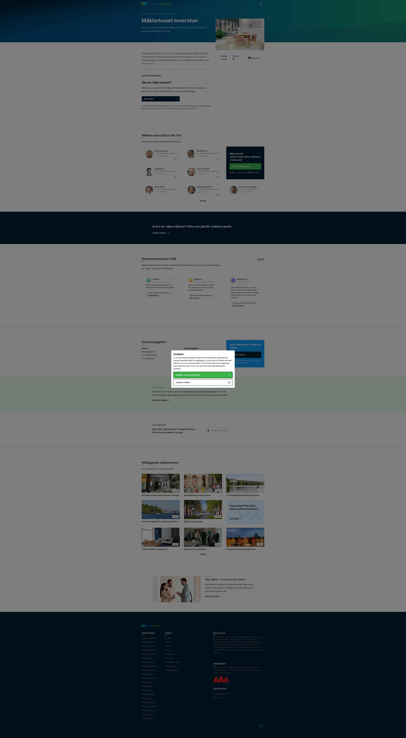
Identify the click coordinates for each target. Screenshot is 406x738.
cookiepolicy (199, 360)
